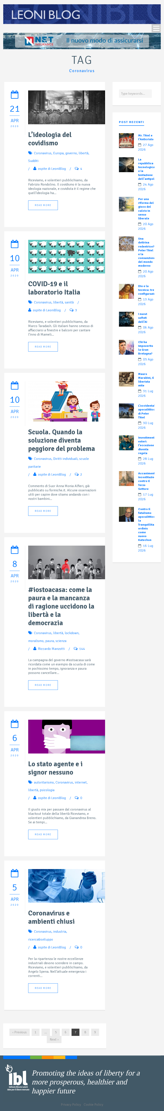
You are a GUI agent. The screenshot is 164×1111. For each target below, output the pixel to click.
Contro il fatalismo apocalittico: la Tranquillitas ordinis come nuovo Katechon (147, 524)
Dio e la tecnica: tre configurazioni (148, 290)
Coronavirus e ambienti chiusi (51, 917)
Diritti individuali (65, 459)
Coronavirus (42, 153)
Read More (43, 205)
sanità (69, 302)
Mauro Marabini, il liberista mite (146, 379)
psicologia (47, 790)
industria (59, 931)
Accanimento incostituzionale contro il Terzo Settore (149, 481)
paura (49, 641)
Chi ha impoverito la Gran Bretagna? (145, 348)
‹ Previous (19, 1032)
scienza (61, 641)
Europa (58, 153)
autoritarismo (44, 782)
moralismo (36, 641)
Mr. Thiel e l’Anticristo (146, 137)
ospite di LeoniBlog (52, 169)
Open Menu (156, 28)
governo (71, 153)
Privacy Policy (71, 1104)
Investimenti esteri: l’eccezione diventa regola (146, 445)
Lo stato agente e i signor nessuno (55, 768)
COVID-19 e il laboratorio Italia (54, 288)
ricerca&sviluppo (40, 939)
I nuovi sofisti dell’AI (142, 317)
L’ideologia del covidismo (50, 139)
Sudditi (33, 161)
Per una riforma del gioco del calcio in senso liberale (146, 208)
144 (82, 649)
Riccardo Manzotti (51, 649)
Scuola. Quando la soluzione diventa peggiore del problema (61, 440)
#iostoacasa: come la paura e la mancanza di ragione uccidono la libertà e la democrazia (61, 606)
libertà (83, 153)
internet (81, 782)
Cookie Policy (93, 1104)
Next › (54, 1039)
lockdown (72, 633)
